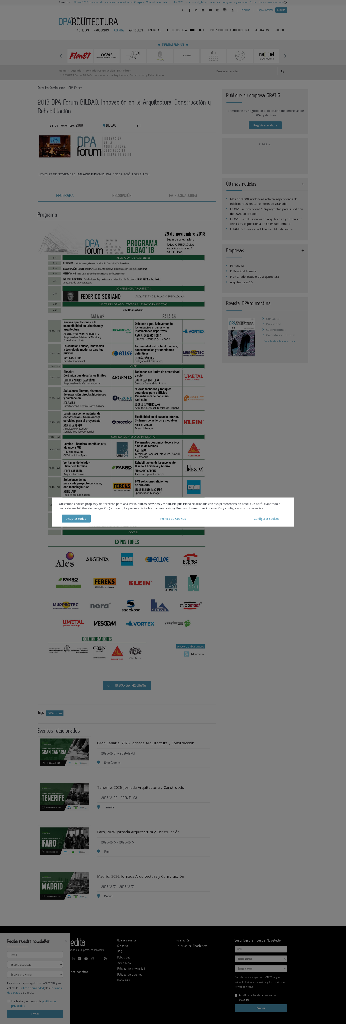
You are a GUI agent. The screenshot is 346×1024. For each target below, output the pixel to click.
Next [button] (285, 56)
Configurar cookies (267, 519)
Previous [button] (61, 56)
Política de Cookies (173, 519)
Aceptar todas (76, 519)
